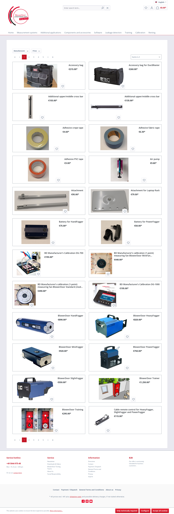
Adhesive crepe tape (73, 127)
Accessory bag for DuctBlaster (144, 65)
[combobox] (81, 8)
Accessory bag (76, 65)
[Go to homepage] (18, 15)
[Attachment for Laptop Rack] (110, 201)
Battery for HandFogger (71, 221)
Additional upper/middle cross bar (65, 96)
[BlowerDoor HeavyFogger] (111, 326)
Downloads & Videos (54, 464)
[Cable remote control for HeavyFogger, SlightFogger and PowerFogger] (101, 420)
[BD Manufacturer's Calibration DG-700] (28, 263)
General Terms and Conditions (94, 470)
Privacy (90, 474)
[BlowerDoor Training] (37, 420)
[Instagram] (87, 501)
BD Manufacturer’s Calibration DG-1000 (140, 284)
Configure (145, 511)
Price (35, 51)
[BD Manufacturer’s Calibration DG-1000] (104, 295)
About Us (50, 471)
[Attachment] (41, 201)
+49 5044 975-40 (14, 463)
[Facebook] (83, 501)
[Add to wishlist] (62, 86)
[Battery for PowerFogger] (111, 232)
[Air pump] (119, 169)
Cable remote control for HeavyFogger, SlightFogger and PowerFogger (134, 410)
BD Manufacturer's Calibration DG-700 (63, 253)
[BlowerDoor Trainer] (114, 389)
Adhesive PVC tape (73, 159)
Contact (90, 464)
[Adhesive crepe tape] (37, 138)
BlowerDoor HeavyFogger (146, 315)
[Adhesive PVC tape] (38, 169)
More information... (56, 511)
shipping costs (75, 496)
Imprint (90, 477)
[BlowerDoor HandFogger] (35, 326)
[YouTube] (90, 501)
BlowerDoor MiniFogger (71, 347)
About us (109, 490)
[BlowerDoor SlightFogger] (35, 389)
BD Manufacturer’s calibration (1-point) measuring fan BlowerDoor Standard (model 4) (60, 285)
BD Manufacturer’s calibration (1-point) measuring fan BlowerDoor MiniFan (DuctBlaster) (134, 254)
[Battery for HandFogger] (35, 232)
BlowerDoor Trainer (149, 378)
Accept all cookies (160, 511)
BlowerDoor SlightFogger (70, 378)
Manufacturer (19, 51)
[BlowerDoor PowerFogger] (111, 357)
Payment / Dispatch (94, 467)
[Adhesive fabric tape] (114, 138)
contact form (17, 473)
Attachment (77, 190)
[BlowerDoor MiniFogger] (35, 357)
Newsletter (51, 461)
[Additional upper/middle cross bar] (30, 107)
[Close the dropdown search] (107, 8)
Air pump (155, 159)
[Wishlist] (146, 7)
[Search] (102, 8)
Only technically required (127, 511)
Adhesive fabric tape (149, 127)
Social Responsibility (54, 474)
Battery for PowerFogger (147, 221)
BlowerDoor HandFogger (70, 315)
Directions (91, 461)
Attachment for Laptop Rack (145, 190)
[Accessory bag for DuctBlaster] (109, 76)
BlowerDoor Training (72, 409)
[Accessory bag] (40, 76)
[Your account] (151, 7)
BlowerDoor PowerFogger (146, 347)
